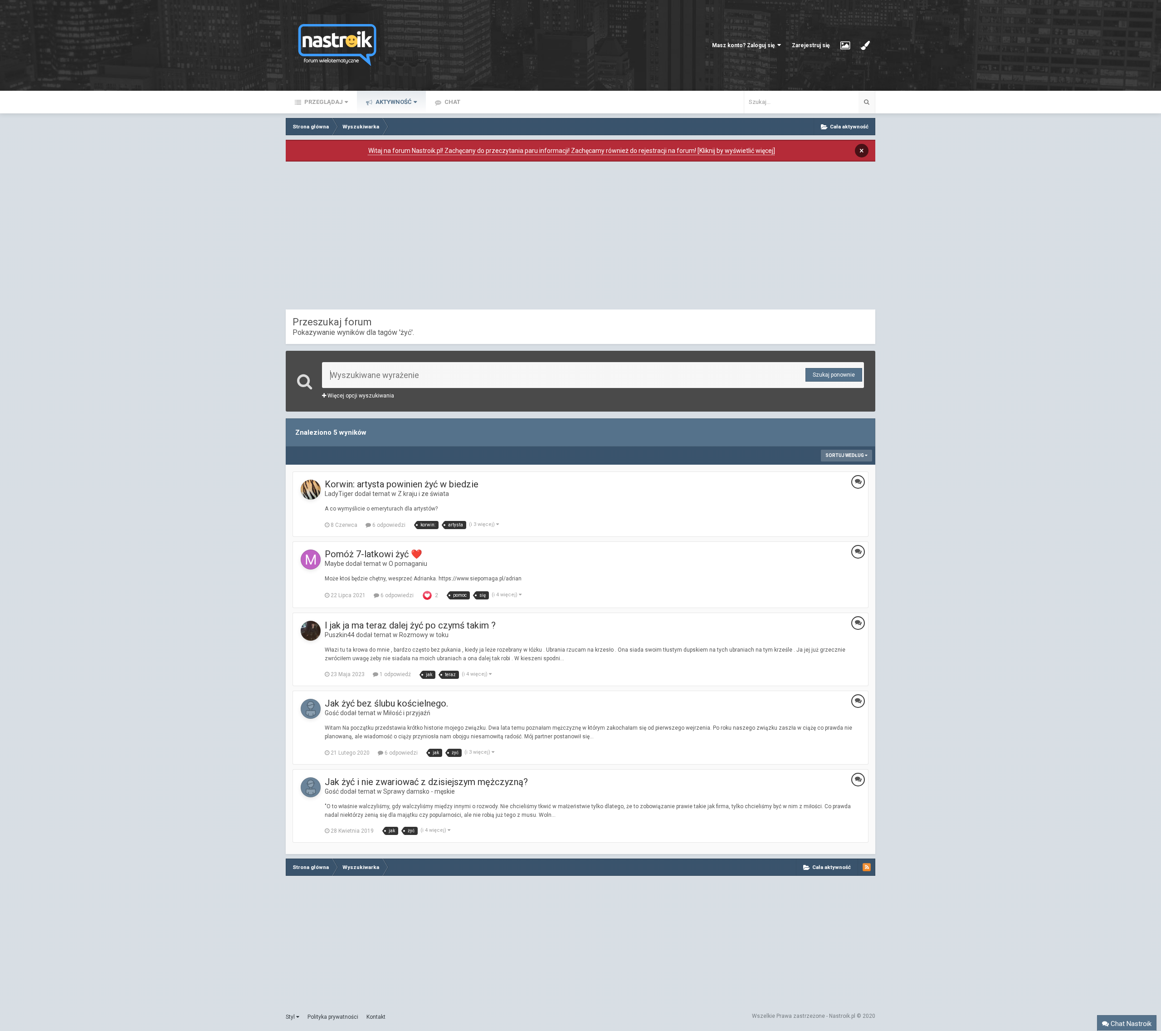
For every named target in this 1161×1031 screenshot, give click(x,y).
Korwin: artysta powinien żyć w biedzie (401, 484)
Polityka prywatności (332, 1017)
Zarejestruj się (810, 45)
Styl (291, 1017)
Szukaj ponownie (834, 375)
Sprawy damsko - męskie (419, 791)
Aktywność (393, 101)
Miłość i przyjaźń (406, 713)
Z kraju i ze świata (423, 493)
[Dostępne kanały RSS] (866, 867)
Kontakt (375, 1017)
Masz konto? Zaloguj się (744, 45)
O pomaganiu (408, 563)
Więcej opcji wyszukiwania (360, 396)
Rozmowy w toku (424, 634)
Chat (451, 101)
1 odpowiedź (394, 674)
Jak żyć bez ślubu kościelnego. (386, 703)
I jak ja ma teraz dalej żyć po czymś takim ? (410, 625)
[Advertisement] (580, 237)
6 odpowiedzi (388, 525)
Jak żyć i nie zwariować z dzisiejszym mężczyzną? (426, 781)
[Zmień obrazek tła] (845, 45)
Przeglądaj (323, 101)
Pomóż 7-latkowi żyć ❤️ (373, 554)
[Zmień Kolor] (865, 45)
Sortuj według (845, 455)
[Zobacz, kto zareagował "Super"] (427, 595)
